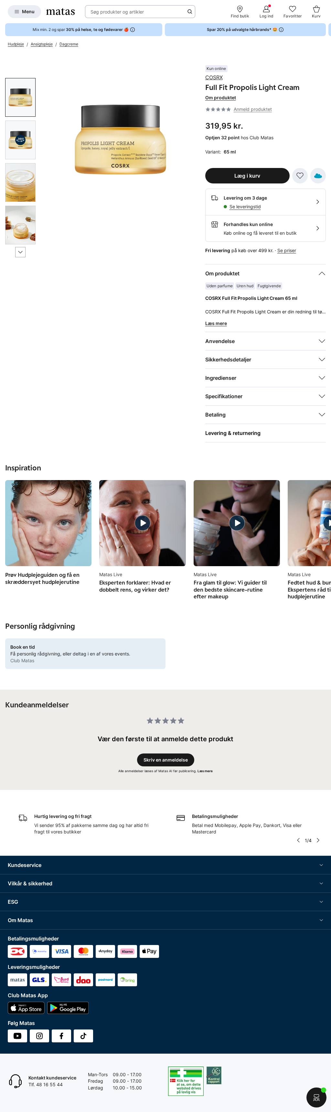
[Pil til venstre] (298, 840)
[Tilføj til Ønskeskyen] (318, 175)
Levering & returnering (233, 433)
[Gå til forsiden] (60, 11)
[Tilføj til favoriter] (300, 175)
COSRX (214, 77)
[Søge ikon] (190, 11)
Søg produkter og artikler (117, 12)
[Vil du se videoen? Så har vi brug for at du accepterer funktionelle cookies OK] (120, 139)
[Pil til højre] (326, 30)
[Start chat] (316, 1097)
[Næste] (20, 252)
